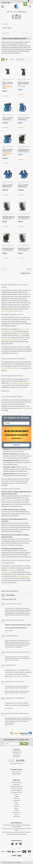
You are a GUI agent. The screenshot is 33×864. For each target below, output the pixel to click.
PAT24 (20, 335)
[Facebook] (12, 844)
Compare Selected (25, 273)
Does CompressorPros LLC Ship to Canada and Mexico (15, 713)
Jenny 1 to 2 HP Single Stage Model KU (12, 311)
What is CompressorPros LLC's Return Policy (12, 620)
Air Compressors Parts (16, 792)
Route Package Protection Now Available (16, 834)
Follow (2, 605)
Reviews (16, 814)
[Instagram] (20, 844)
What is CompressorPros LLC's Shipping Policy (13, 698)
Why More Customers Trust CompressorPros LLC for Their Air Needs (16, 829)
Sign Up (18, 771)
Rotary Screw (16, 784)
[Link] (17, 6)
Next (28, 269)
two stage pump (10, 500)
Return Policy (16, 816)
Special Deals (16, 800)
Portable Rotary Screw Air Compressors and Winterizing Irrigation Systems (16, 825)
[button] (16, 33)
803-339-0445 (6, 3)
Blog (16, 802)
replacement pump (6, 572)
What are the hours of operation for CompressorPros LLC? (16, 652)
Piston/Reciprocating (16, 782)
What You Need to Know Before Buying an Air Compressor (16, 832)
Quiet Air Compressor (16, 790)
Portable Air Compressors (16, 786)
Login (14, 771)
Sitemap (19, 862)
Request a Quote (16, 812)
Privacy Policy (16, 798)
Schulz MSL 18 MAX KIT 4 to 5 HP (10, 368)
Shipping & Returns (16, 773)
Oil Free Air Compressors (16, 788)
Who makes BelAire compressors (9, 635)
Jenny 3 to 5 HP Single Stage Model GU (12, 339)
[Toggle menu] (2, 6)
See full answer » (25, 615)
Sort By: (12, 59)
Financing (16, 804)
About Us (16, 808)
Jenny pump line (25, 408)
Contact (16, 810)
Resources (16, 806)
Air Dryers (16, 794)
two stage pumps (12, 570)
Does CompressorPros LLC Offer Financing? (12, 681)
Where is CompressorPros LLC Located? (11, 603)
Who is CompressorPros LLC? (8, 665)
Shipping (17, 796)
